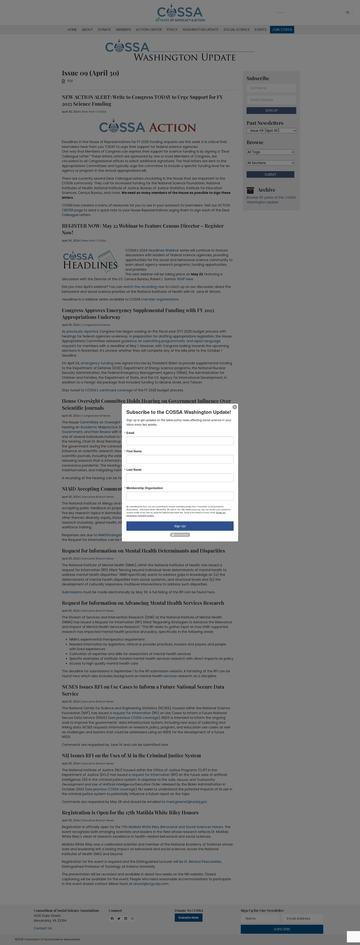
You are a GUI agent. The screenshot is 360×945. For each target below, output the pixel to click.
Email (130, 432)
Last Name (134, 469)
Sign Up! (180, 526)
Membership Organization (144, 487)
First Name (134, 451)
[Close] (234, 407)
